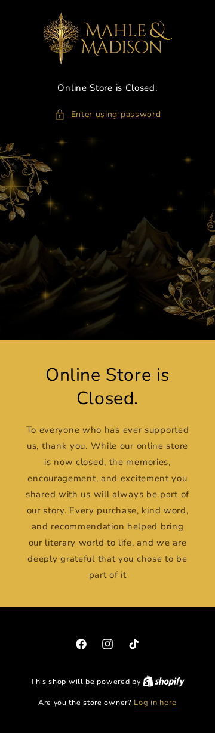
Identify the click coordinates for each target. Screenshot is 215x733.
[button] (107, 114)
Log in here (155, 702)
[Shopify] (164, 681)
